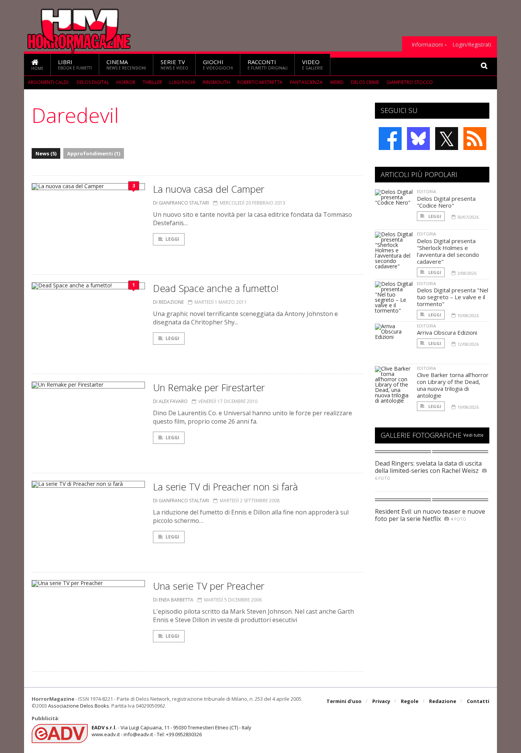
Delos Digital (93, 82)
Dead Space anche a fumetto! (215, 288)
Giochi (218, 64)
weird (337, 82)
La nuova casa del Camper (208, 188)
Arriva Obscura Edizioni (447, 332)
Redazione (442, 701)
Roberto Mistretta (260, 82)
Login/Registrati (471, 44)
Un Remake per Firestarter (209, 387)
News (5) (45, 153)
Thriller (152, 82)
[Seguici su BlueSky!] (418, 139)
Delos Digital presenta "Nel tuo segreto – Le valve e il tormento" (452, 297)
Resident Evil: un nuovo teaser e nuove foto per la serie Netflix (430, 515)
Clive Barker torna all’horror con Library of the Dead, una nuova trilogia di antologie (453, 385)
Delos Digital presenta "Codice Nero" (446, 202)
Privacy (381, 701)
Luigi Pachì (182, 82)
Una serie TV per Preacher (208, 585)
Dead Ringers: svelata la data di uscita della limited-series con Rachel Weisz (428, 467)
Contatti (478, 701)
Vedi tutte (473, 435)
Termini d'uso (344, 701)
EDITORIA (426, 191)
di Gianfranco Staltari (181, 203)
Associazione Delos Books (78, 705)
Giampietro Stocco (409, 82)
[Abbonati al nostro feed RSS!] (475, 139)
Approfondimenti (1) (93, 153)
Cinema (126, 64)
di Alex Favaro (170, 401)
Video (312, 64)
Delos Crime (365, 82)
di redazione (168, 302)
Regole (409, 701)
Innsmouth (216, 82)
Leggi (172, 239)
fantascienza (306, 82)
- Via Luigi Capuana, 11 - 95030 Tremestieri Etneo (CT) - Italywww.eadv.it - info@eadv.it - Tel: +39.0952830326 (171, 731)
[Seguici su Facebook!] (390, 139)
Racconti (268, 64)
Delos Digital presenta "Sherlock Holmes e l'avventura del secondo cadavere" (448, 251)
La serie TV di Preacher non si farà (225, 486)
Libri (75, 64)
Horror (125, 82)
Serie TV (174, 64)
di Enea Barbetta (173, 600)
